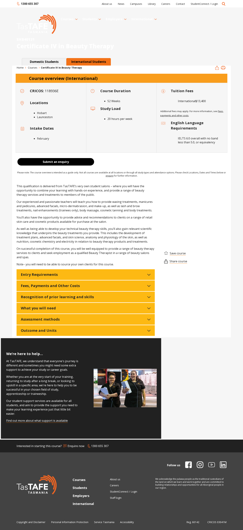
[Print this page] (223, 68)
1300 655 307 (27, 4)
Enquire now (76, 446)
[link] (44, 62)
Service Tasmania (104, 522)
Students (89, 19)
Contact (180, 4)
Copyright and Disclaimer (31, 522)
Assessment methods (40, 319)
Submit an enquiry (56, 162)
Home (20, 67)
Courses (67, 19)
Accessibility (127, 522)
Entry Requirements (39, 274)
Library (152, 4)
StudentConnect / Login (204, 4)
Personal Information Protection (69, 522)
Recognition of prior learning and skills (57, 296)
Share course (178, 261)
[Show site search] (223, 4)
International (142, 19)
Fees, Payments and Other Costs (50, 285)
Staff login (116, 497)
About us (107, 4)
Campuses (136, 4)
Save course (178, 253)
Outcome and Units (39, 330)
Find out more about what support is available (37, 421)
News (121, 4)
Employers (114, 19)
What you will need (38, 308)
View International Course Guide (185, 214)
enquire (109, 175)
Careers (165, 4)
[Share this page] (217, 68)
